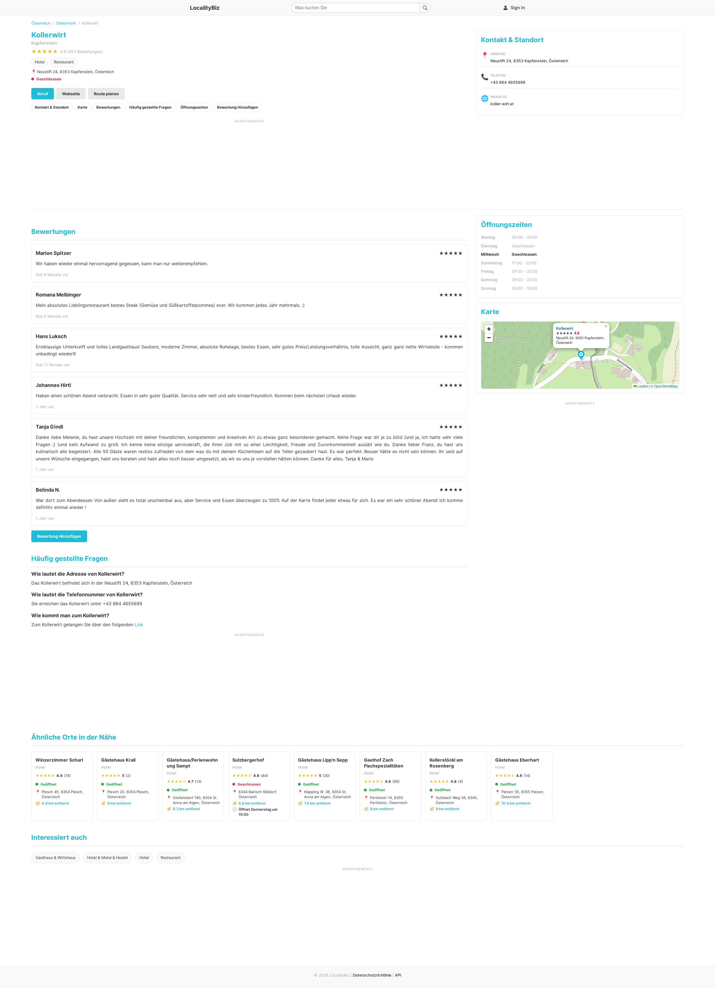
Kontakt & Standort (52, 107)
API (398, 975)
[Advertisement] (249, 162)
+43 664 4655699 (507, 82)
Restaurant (64, 61)
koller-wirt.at (502, 103)
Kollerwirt (564, 328)
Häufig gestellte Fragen (150, 107)
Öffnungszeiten (194, 107)
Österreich (40, 23)
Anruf (42, 93)
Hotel (39, 61)
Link (139, 624)
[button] (582, 356)
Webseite (71, 93)
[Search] (425, 8)
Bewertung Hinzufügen (237, 107)
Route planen (106, 93)
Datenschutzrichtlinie (372, 975)
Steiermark (66, 23)
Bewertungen (108, 107)
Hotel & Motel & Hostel (107, 857)
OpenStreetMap (666, 386)
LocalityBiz (205, 7)
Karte (82, 107)
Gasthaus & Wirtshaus (55, 857)
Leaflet (642, 386)
